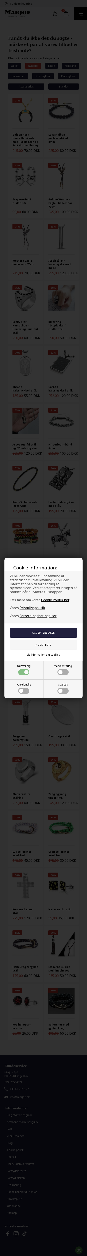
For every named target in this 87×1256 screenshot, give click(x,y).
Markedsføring (63, 666)
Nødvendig (24, 666)
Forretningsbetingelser (38, 615)
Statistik (63, 684)
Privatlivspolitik (32, 607)
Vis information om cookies (43, 654)
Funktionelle (24, 684)
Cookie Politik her (55, 600)
